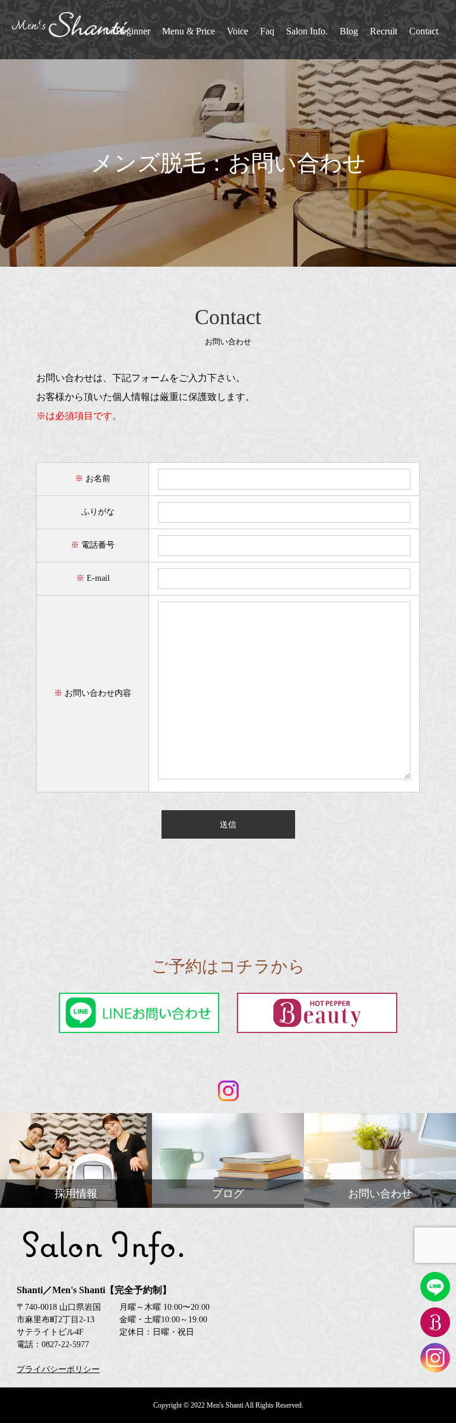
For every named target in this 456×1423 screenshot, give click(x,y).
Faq (267, 31)
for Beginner (126, 31)
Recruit (383, 31)
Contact (423, 31)
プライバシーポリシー (58, 1369)
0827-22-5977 (65, 1344)
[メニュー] (438, 1405)
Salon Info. (307, 31)
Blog (349, 31)
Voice (237, 31)
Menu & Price (188, 31)
